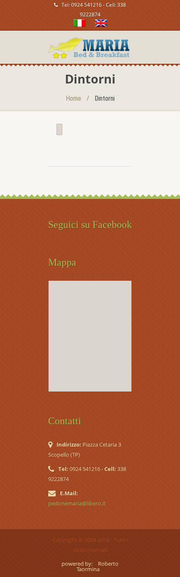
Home (73, 98)
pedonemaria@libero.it (76, 503)
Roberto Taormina (98, 566)
